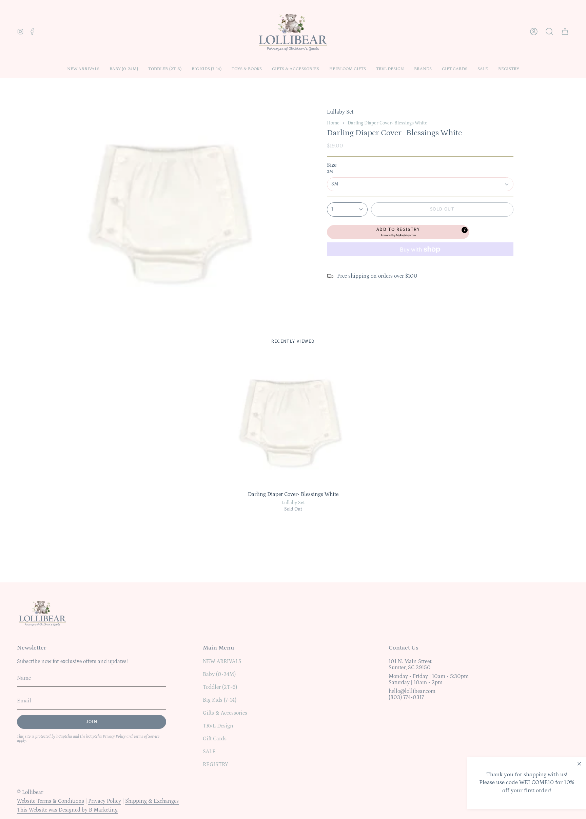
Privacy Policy (114, 736)
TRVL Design (218, 726)
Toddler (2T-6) (220, 687)
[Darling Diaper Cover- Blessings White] (293, 422)
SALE (209, 751)
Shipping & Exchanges (152, 801)
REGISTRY (215, 764)
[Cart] (565, 31)
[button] (123, 69)
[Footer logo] (42, 613)
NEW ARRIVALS (222, 661)
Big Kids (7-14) (219, 700)
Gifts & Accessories (225, 713)
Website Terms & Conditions (50, 801)
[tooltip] (465, 230)
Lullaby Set (293, 502)
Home (333, 123)
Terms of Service (146, 736)
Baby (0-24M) (219, 674)
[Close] (579, 763)
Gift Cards (215, 739)
